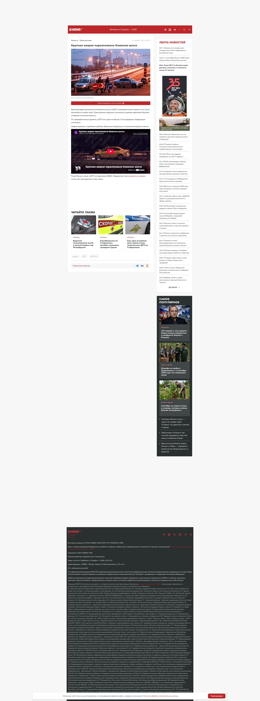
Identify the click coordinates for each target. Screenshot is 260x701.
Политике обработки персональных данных (160, 696)
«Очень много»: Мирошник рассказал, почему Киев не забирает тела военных (173, 270)
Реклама (71, 537)
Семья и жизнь (167, 365)
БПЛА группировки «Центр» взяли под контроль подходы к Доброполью (172, 164)
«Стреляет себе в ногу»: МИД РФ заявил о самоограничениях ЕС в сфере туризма (174, 198)
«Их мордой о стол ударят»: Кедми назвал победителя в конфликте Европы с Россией (174, 334)
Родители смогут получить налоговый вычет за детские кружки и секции (173, 225)
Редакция (72, 535)
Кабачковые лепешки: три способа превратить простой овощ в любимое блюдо (174, 435)
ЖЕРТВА (93, 256)
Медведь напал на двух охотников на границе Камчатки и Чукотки (172, 280)
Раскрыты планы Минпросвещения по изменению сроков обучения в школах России (172, 243)
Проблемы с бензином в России (123, 29)
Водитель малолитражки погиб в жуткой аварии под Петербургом (83, 244)
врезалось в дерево (137, 176)
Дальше (173, 287)
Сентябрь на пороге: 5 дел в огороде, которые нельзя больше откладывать (174, 408)
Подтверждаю (217, 696)
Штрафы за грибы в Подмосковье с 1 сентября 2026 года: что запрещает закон (173, 371)
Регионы (76, 237)
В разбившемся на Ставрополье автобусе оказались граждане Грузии (109, 244)
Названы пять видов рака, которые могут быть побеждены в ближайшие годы (172, 50)
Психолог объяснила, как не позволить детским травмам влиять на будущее (173, 136)
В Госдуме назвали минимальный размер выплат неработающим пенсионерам (171, 146)
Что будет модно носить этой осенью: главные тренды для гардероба (173, 260)
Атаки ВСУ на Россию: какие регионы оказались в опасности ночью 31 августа (173, 67)
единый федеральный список (150, 584)
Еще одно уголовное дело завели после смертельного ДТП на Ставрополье (137, 244)
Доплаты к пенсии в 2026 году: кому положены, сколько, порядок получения (173, 188)
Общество (165, 327)
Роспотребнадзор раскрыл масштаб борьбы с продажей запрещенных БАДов (172, 215)
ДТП (84, 256)
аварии (75, 256)
